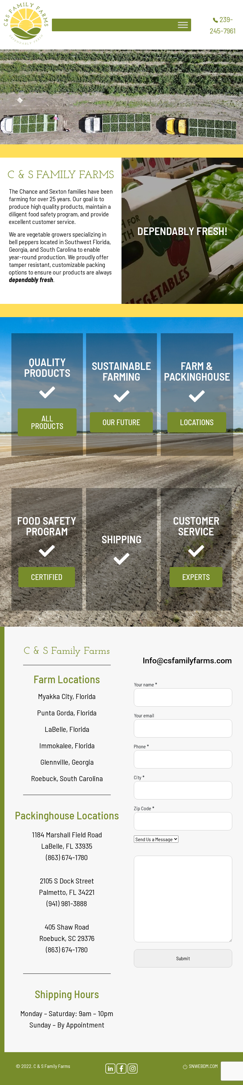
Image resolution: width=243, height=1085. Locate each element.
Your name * (145, 684)
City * (139, 777)
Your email (144, 715)
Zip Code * (144, 808)
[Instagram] (133, 1068)
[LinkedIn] (110, 1068)
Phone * (141, 746)
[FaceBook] (122, 1068)
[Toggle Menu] (183, 25)
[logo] (26, 23)
